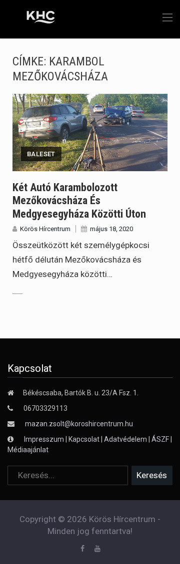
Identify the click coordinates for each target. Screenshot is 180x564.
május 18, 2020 (111, 229)
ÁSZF (160, 439)
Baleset (41, 154)
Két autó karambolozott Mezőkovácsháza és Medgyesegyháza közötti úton (79, 200)
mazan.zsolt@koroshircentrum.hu (79, 424)
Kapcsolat (84, 439)
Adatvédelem (125, 439)
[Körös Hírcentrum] (34, 18)
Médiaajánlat (28, 450)
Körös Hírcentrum (45, 229)
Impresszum (45, 439)
